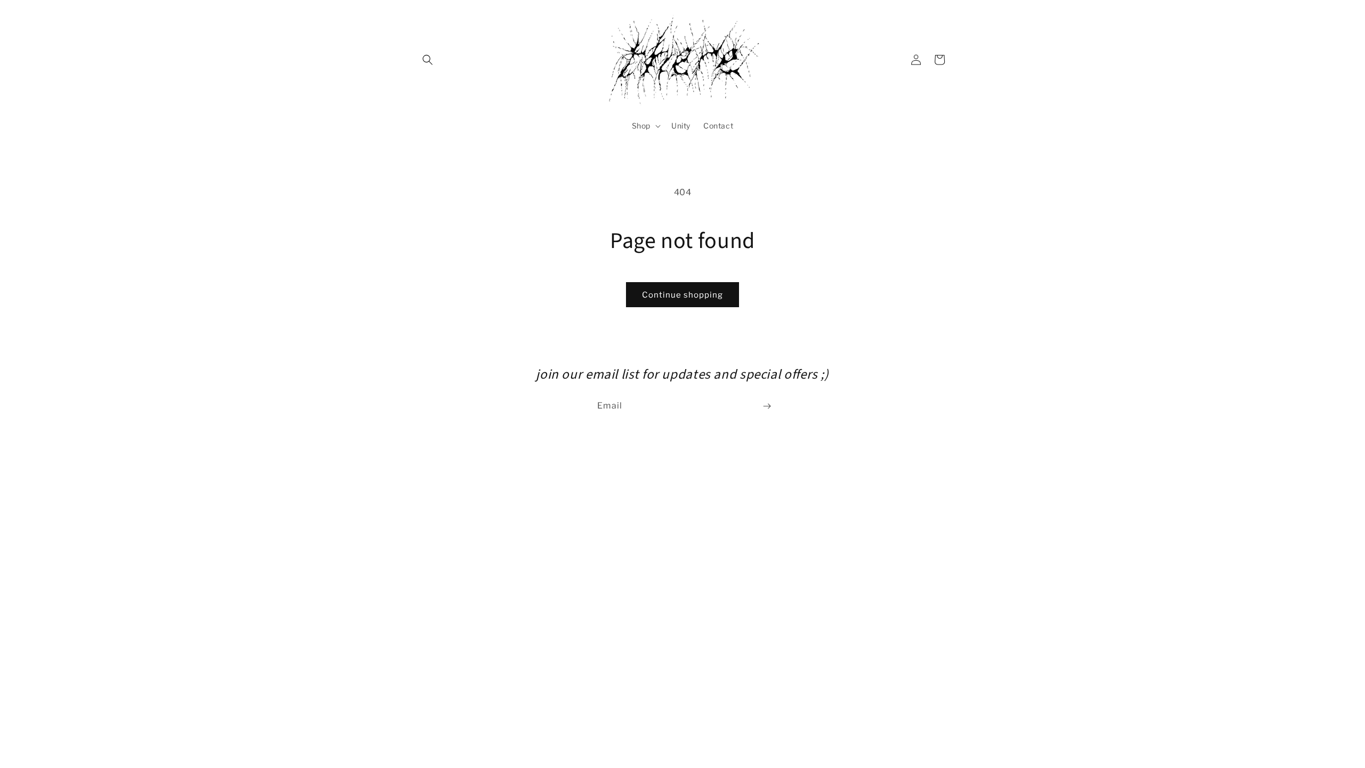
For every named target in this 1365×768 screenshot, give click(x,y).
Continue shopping (682, 295)
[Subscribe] (766, 406)
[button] (427, 59)
